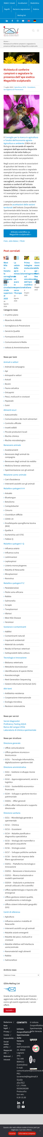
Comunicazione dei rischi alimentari (21, 419)
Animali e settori (11, 362)
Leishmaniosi (11, 557)
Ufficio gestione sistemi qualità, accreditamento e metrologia (19, 899)
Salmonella (10, 600)
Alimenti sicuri (10, 410)
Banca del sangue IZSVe (14, 727)
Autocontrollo (11, 414)
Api (6, 371)
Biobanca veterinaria (14, 662)
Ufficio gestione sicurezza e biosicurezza (17, 754)
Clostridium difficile (13, 514)
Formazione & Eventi (14, 336)
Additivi (8, 631)
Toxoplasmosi (11, 609)
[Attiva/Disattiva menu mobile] (38, 30)
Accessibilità (8, 1038)
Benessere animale (12, 445)
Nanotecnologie (12, 675)
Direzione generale (12, 743)
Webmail (7, 1056)
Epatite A (9, 530)
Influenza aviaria (12, 548)
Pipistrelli (9, 401)
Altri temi (8, 688)
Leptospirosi (10, 561)
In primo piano (11, 314)
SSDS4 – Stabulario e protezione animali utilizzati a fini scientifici (19, 884)
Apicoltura (18, 87)
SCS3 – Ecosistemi (29, 87)
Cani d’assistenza (12, 479)
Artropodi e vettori (13, 375)
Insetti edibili (11, 427)
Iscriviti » (9, 1010)
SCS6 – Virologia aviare (15, 848)
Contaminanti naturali (15, 635)
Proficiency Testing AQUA (15, 724)
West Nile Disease (13, 617)
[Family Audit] (33, 1057)
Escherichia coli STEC (14, 534)
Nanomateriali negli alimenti (18, 951)
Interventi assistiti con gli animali (20, 483)
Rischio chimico (12, 436)
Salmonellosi (11, 960)
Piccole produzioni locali (16, 431)
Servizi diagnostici (12, 721)
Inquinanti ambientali (14, 640)
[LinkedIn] (18, 1102)
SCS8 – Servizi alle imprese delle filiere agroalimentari (19, 858)
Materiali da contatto (14, 644)
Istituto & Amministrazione (17, 347)
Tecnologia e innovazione (15, 657)
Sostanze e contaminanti (15, 626)
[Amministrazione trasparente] (33, 1069)
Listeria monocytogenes (16, 565)
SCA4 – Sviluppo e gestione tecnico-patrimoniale (21, 795)
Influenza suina (12, 552)
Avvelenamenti (11, 450)
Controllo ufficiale (13, 423)
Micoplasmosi (11, 574)
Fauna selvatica (12, 388)
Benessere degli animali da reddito (20, 461)
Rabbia (8, 596)
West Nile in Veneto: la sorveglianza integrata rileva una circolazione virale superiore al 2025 (9, 280)
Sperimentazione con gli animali (19, 470)
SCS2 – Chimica (12, 824)
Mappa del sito (8, 1051)
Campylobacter (12, 506)
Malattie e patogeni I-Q (14, 543)
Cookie (6, 1035)
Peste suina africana (14, 592)
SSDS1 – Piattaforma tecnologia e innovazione (20, 865)
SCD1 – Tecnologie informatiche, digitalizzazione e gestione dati (19, 761)
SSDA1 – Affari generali (15, 800)
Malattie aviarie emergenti (16, 932)
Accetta (12, 1133)
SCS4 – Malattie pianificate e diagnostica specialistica (17, 835)
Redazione (8, 1022)
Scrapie (8, 605)
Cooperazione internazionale (18, 697)
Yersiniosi (9, 622)
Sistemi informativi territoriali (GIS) (20, 683)
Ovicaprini (9, 392)
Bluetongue (10, 497)
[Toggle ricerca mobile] (33, 30)
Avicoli (8, 379)
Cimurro (8, 510)
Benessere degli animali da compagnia (17, 456)
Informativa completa (27, 1133)
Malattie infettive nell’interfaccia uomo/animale (19, 946)
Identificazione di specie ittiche (19, 671)
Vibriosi (8, 613)
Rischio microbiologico (15, 440)
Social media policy (6, 1044)
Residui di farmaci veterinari (17, 648)
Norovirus (9, 578)
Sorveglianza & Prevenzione (13, 89)
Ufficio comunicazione (14, 747)
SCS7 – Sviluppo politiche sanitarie (20, 852)
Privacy (6, 1031)
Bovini (8, 384)
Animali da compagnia (14, 366)
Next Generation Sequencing (18, 679)
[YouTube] (23, 1106)
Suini (7, 405)
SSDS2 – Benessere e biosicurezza (20, 871)
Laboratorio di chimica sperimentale (20, 730)
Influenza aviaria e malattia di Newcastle (18, 923)
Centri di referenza (12, 912)
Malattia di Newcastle (14, 569)
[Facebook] (23, 1102)
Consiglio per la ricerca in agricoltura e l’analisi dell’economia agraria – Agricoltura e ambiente (21, 140)
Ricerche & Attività (13, 320)
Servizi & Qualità (12, 331)
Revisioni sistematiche (15, 706)
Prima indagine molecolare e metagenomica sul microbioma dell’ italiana (31, 275)
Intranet (7, 1059)
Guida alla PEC (20, 1081)
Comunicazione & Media (16, 342)
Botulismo (9, 501)
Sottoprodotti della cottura (17, 653)
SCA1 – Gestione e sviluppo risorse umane (20, 773)
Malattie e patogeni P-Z (14, 583)
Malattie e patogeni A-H (14, 488)
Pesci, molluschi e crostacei (17, 396)
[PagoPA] (35, 1046)
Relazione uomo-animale (15, 474)
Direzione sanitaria (12, 813)
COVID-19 (9, 518)
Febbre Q (9, 539)
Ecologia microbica (13, 701)
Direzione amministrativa (15, 767)
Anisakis (8, 493)
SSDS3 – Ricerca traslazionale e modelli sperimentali (19, 877)
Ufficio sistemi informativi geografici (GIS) (21, 906)
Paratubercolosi (12, 587)
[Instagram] (18, 1106)
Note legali (6, 1027)
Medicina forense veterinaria (17, 465)
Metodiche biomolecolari (16, 666)
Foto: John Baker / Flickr (14, 241)
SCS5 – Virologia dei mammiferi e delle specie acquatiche (20, 842)
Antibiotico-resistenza (14, 693)
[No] (40, 1131)
